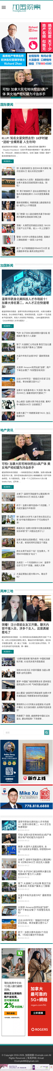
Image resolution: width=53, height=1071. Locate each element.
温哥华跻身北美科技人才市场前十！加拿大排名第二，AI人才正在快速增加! (25, 303)
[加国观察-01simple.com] (26, 7)
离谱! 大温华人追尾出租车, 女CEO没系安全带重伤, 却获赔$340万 (34, 849)
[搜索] (46, 732)
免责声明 (31, 1058)
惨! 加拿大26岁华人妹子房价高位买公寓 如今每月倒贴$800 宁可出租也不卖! (33, 520)
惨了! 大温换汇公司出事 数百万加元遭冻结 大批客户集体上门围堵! (34, 884)
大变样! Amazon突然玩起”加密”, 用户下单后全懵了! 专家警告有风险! (34, 910)
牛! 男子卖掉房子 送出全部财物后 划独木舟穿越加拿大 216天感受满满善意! (33, 194)
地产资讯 (6, 430)
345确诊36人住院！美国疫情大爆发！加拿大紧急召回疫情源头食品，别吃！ (33, 182)
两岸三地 (6, 591)
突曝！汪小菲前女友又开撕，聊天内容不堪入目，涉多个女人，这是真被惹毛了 (25, 628)
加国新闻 (6, 265)
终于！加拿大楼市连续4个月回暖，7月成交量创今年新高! (33, 933)
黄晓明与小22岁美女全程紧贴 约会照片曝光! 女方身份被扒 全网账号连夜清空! (33, 707)
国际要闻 (6, 104)
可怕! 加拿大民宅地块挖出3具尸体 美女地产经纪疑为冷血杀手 (34, 836)
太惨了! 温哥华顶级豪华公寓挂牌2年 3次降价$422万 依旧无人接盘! (34, 860)
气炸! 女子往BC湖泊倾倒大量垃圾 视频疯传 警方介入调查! (34, 872)
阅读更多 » (8, 161)
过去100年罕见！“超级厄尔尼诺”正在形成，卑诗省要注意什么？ (33, 921)
